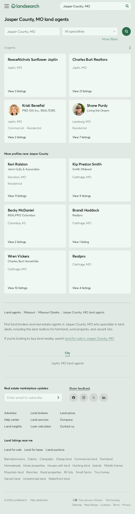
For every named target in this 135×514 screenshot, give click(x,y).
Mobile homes (113, 465)
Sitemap (77, 504)
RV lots (68, 472)
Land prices (67, 413)
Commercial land (85, 459)
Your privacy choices (90, 499)
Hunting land (81, 465)
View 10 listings (17, 287)
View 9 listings (81, 195)
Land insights (13, 426)
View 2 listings (17, 137)
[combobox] (32, 31)
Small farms (83, 472)
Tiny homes (101, 472)
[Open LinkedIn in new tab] (103, 397)
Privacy (126, 504)
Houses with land (58, 465)
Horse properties (34, 465)
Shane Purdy (97, 105)
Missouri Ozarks (48, 312)
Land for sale (12, 449)
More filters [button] (110, 39)
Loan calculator (41, 426)
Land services (40, 419)
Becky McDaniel (21, 210)
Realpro (78, 256)
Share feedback (79, 388)
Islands (96, 465)
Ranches (32, 472)
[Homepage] (25, 6)
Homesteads (12, 465)
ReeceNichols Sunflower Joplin (32, 59)
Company (66, 419)
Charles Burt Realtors (89, 59)
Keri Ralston (17, 164)
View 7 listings (81, 137)
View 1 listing (80, 241)
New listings (91, 504)
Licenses (105, 504)
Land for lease (33, 449)
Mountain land (14, 472)
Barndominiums (14, 459)
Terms (116, 504)
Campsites (46, 459)
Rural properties (50, 472)
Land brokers (39, 413)
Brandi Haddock (85, 210)
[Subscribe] (58, 397)
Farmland (106, 459)
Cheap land (63, 459)
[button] (5, 6)
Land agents (12, 312)
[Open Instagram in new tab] (83, 397)
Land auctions (55, 449)
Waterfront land (59, 478)
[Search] (127, 6)
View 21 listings (82, 91)
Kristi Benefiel (33, 105)
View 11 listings (17, 195)
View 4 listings (81, 287)
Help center (11, 419)
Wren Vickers (18, 256)
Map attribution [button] (39, 499)
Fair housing (113, 499)
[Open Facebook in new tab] (73, 397)
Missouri (29, 312)
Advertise (10, 413)
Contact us (67, 426)
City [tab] (67, 353)
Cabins (32, 459)
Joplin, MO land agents (67, 363)
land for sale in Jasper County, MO (89, 338)
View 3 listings (17, 91)
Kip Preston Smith (87, 164)
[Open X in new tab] (93, 397)
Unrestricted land (34, 478)
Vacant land (12, 478)
